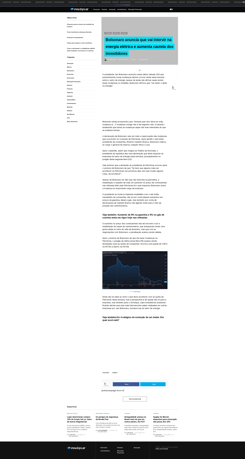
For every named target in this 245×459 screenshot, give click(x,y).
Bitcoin (69, 67)
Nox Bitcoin (70, 114)
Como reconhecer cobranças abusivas (79, 32)
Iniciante (69, 96)
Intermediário (71, 100)
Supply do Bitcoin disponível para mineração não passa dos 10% (165, 419)
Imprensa (70, 92)
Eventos (69, 85)
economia (106, 372)
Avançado (70, 63)
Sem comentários (143, 59)
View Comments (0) (135, 399)
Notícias (124, 33)
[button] (67, 9)
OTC (68, 118)
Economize (70, 78)
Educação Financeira (73, 81)
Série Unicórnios (72, 121)
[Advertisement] (134, 103)
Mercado (116, 33)
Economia (108, 33)
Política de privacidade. (162, 449)
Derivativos (70, 70)
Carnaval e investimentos (75, 37)
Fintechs (70, 89)
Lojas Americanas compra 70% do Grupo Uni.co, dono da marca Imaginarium (79, 419)
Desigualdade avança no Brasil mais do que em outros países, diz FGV (135, 419)
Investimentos (71, 103)
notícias (114, 372)
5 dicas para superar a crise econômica (79, 43)
